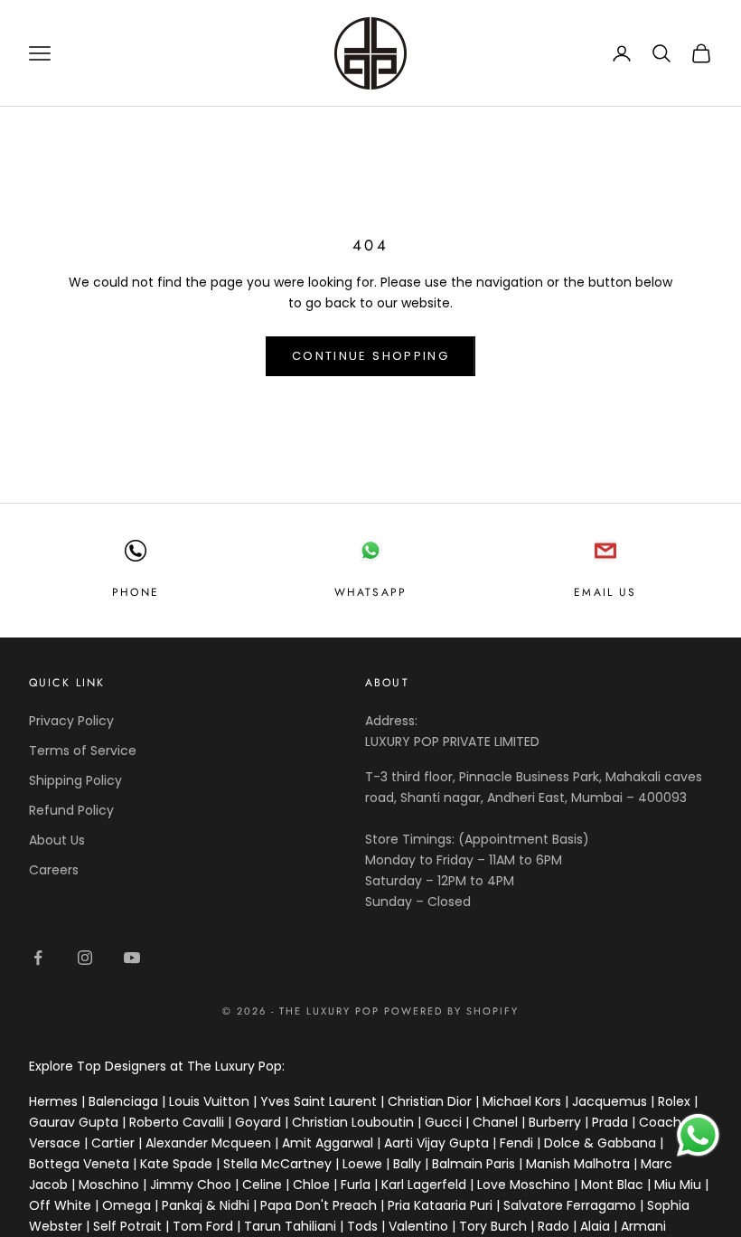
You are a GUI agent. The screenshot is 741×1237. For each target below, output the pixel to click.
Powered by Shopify (451, 1011)
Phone (135, 592)
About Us (57, 840)
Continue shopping (370, 355)
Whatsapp (370, 592)
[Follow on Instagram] (85, 958)
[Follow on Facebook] (38, 958)
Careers (54, 870)
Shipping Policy (75, 780)
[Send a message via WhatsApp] (698, 1135)
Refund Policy (71, 810)
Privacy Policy (71, 721)
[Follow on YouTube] (132, 958)
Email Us (605, 592)
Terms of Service (82, 750)
